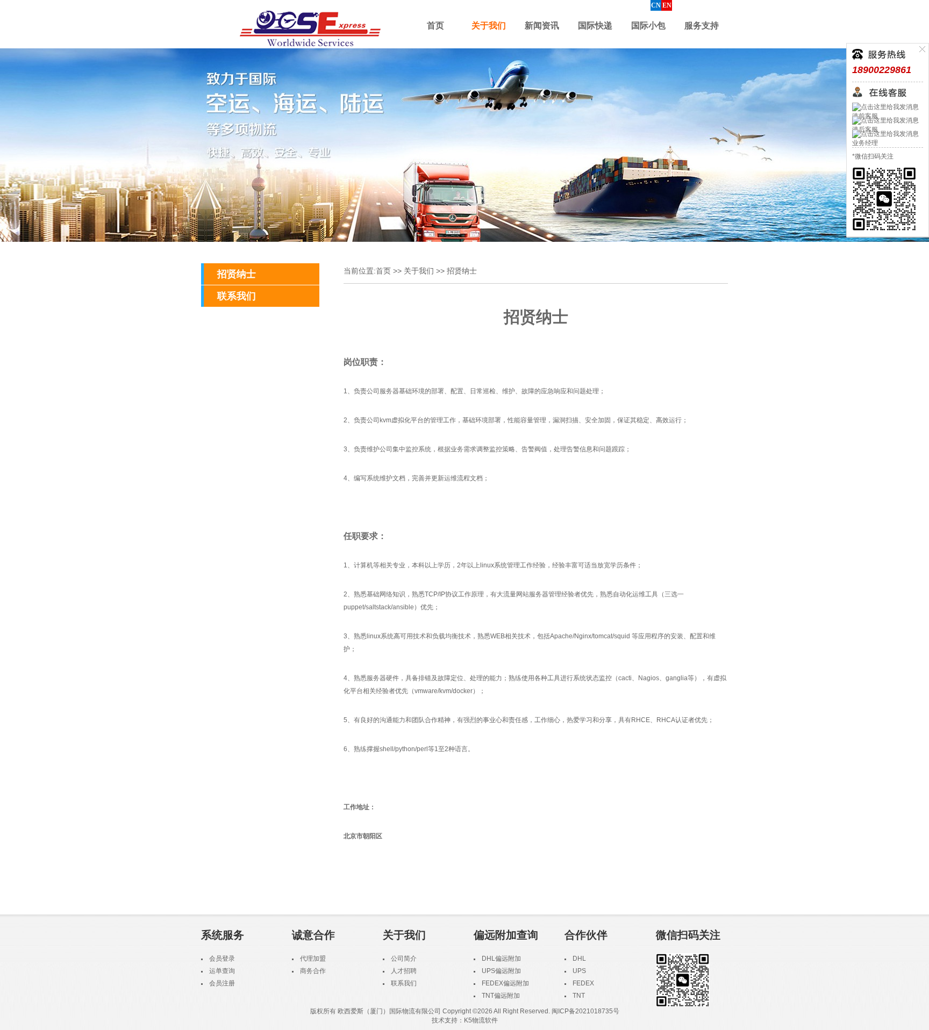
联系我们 (236, 296)
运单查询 (222, 971)
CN (656, 5)
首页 (435, 25)
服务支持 (701, 25)
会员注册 (222, 983)
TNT (579, 995)
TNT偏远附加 (501, 995)
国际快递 (595, 25)
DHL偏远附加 (501, 958)
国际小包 (648, 25)
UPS (579, 971)
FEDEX (583, 983)
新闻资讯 (542, 25)
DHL (579, 958)
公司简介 (404, 958)
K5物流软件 (481, 1020)
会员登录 (222, 958)
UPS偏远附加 (501, 971)
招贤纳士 (236, 274)
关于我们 (488, 25)
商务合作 (313, 971)
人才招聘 (404, 971)
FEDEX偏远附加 (505, 983)
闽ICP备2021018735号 (585, 1011)
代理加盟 (313, 958)
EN (666, 5)
